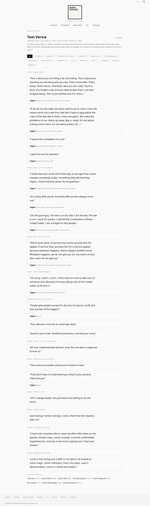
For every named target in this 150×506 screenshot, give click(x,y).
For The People (64, 230)
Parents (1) (82, 56)
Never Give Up (52, 265)
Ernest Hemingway (51, 483)
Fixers (47, 131)
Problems (53, 131)
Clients (60, 131)
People (65, 25)
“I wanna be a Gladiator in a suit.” (47, 139)
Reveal (61, 207)
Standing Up (50, 101)
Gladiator (52, 146)
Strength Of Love (46, 188)
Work (69, 265)
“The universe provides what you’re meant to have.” (57, 365)
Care (59, 292)
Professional (44, 146)
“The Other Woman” (41, 272)
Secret (38, 207)
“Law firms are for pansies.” (44, 154)
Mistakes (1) (33, 60)
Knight (55, 230)
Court (42, 131)
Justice (50, 230)
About (54, 497)
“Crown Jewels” (39, 410)
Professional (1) (111, 56)
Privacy (63, 497)
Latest (54, 25)
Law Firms (39, 161)
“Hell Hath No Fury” (41, 237)
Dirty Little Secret (47, 207)
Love (37, 188)
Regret (62, 188)
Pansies (46, 161)
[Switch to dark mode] (137, 1)
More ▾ (29, 50)
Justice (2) (39, 56)
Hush (56, 207)
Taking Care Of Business (48, 292)
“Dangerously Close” (42, 299)
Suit (37, 146)
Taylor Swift (64, 478)
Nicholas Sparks (81, 478)
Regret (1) (32, 65)
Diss (51, 161)
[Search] (144, 1)
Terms (73, 497)
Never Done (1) (47, 60)
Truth (43, 101)
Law (45, 230)
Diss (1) (94, 60)
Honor (57, 101)
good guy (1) (96, 56)
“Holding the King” (41, 427)
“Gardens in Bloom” (41, 453)
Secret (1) (116, 60)
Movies (77, 25)
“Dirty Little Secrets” (42, 168)
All (29, 56)
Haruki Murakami (72, 483)
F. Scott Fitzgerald (101, 478)
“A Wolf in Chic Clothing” (44, 341)
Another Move (41, 265)
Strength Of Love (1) (66, 56)
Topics (96, 25)
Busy (63, 292)
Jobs (37, 131)
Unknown (33, 478)
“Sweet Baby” (38, 72)
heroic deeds (65, 101)
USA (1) (73, 60)
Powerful (60, 146)
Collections (28, 497)
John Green (33, 483)
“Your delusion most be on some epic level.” (53, 324)
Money (38, 316)
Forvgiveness (70, 188)
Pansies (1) (84, 60)
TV (87, 25)
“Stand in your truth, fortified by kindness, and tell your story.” (63, 333)
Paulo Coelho (49, 478)
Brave (38, 101)
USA (37, 292)
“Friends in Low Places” (43, 359)
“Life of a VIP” (38, 392)
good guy (39, 230)
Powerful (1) (62, 60)
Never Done (62, 265)
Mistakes (56, 188)
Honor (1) (105, 60)
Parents (38, 385)
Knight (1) (50, 56)
